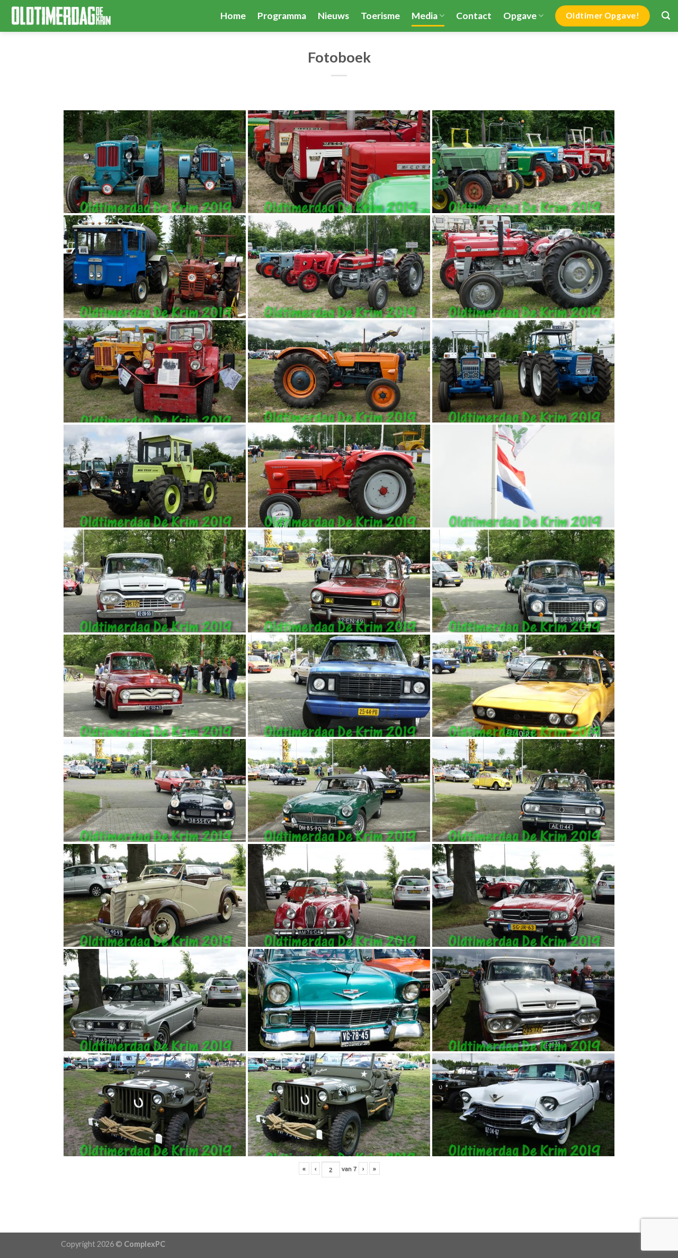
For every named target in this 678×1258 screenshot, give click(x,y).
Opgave (520, 15)
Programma (281, 15)
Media (425, 15)
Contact (474, 15)
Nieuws (333, 15)
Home (233, 15)
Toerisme (380, 15)
